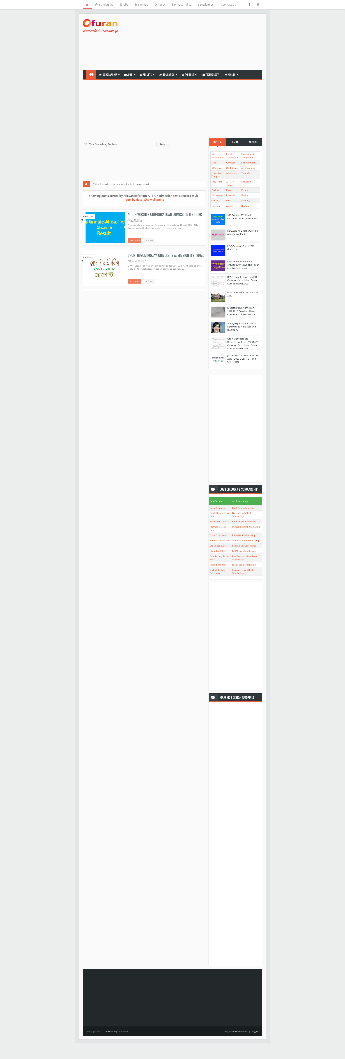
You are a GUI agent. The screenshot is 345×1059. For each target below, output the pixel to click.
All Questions (248, 167)
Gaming (215, 200)
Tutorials (245, 173)
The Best (189, 74)
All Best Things (230, 183)
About (161, 4)
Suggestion (216, 181)
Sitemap (142, 4)
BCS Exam (216, 167)
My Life (231, 74)
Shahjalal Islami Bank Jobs (217, 571)
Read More (135, 240)
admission (87, 216)
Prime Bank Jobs (218, 535)
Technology (212, 74)
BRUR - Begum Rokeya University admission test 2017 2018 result (173, 255)
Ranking (245, 200)
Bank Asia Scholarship (243, 507)
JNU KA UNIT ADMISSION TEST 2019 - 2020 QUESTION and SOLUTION (243, 359)
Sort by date (134, 200)
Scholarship (105, 4)
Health (244, 195)
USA (228, 200)
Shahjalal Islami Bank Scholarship (243, 571)
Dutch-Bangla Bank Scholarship (242, 514)
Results (147, 74)
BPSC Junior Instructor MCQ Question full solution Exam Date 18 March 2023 (242, 280)
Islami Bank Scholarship (244, 564)
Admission (231, 173)
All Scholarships (217, 156)
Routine (245, 205)
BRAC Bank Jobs (218, 521)
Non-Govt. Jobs (248, 162)
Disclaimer (206, 4)
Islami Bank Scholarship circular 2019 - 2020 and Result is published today (243, 265)
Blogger (254, 1031)
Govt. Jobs (231, 162)
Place (228, 190)
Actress (229, 205)
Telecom (215, 205)
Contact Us (229, 4)
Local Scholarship (232, 156)
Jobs (125, 4)
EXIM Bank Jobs (218, 550)
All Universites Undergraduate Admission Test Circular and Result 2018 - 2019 (184, 214)
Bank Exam (232, 167)
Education (168, 74)
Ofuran (107, 1031)
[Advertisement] (197, 42)
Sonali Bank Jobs (218, 545)
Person (244, 190)
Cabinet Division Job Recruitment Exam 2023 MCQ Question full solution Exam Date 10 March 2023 (243, 343)
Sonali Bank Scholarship (244, 545)
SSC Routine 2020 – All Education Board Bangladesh (242, 216)
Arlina (236, 1031)
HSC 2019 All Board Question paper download (242, 232)
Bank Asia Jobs (217, 507)
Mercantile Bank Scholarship (246, 526)
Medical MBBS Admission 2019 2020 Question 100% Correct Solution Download (241, 311)
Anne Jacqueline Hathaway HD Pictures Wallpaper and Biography (241, 326)
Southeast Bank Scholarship (245, 540)
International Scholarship (247, 156)
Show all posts (154, 200)
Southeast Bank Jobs (220, 540)
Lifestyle (230, 195)
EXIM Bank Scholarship (244, 550)
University (246, 181)
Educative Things (216, 174)
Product (215, 190)
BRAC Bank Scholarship (244, 521)
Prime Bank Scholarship (244, 535)
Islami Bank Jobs (218, 564)
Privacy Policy (182, 4)
